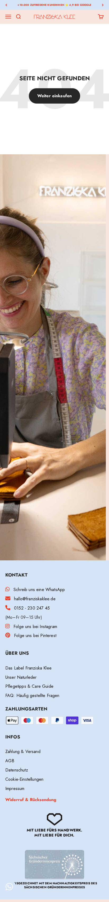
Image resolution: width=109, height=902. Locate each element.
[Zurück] (6, 5)
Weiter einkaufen (54, 96)
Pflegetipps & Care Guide (29, 686)
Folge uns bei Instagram (35, 627)
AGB (9, 761)
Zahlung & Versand (22, 751)
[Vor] (103, 5)
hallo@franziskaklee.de (35, 599)
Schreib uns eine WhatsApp (39, 590)
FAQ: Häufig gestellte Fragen (32, 695)
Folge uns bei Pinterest (35, 636)
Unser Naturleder (21, 677)
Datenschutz (16, 770)
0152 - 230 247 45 (32, 608)
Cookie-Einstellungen (24, 779)
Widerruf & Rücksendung (31, 800)
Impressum (14, 788)
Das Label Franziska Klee (28, 668)
